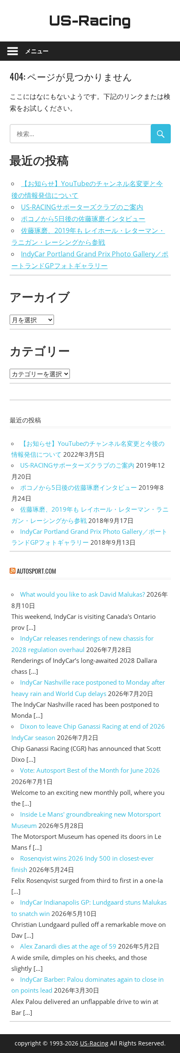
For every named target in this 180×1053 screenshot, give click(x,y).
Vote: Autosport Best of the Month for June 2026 (90, 770)
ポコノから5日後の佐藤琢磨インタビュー (83, 218)
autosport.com (36, 570)
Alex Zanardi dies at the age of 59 (68, 946)
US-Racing (90, 20)
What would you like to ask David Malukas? (82, 594)
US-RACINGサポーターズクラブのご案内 (82, 207)
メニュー (37, 51)
